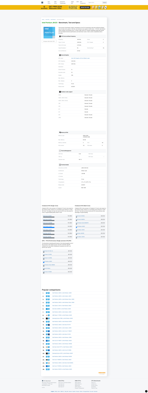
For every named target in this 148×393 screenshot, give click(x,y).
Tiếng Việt (66, 391)
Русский (91, 391)
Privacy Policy (94, 385)
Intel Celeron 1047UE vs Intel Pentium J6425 (62, 369)
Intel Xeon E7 (61, 386)
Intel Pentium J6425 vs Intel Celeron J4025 (61, 312)
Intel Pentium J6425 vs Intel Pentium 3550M (62, 343)
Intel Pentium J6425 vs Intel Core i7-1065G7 (62, 331)
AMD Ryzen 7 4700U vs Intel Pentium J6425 (62, 315)
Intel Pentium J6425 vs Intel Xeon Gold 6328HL (62, 362)
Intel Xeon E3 (61, 384)
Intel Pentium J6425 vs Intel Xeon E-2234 (61, 334)
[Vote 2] (100, 372)
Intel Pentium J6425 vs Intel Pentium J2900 (62, 337)
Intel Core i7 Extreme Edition (64, 382)
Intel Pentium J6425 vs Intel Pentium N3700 (62, 321)
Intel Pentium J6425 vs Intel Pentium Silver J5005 (63, 299)
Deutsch (70, 391)
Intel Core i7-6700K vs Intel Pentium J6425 (61, 366)
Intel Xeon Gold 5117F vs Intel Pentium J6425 (62, 347)
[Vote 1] (99, 372)
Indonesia (95, 391)
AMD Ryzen (77, 385)
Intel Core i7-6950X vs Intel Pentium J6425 (61, 359)
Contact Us (93, 384)
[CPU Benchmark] (42, 2)
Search (104, 2)
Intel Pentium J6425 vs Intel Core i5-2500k (61, 350)
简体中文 (62, 391)
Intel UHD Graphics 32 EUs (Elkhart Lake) (80, 58)
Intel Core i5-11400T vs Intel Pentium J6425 (62, 340)
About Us (93, 382)
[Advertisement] (74, 13)
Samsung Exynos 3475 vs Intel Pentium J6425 (62, 353)
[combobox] (49, 41)
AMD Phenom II (78, 384)
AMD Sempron (78, 386)
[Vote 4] (103, 372)
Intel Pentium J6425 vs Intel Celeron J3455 (61, 327)
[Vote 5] (104, 372)
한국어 (59, 391)
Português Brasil (86, 391)
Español (73, 391)
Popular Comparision (79, 388)
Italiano (81, 391)
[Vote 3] (102, 372)
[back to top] (146, 391)
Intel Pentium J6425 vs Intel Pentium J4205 (62, 292)
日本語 (56, 391)
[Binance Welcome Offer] (44, 7)
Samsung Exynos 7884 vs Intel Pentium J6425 (62, 318)
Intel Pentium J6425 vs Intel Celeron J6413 (61, 296)
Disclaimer (93, 386)
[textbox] (49, 41)
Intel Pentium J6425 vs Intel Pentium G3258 (62, 356)
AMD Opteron (78, 382)
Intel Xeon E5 (61, 385)
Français (77, 391)
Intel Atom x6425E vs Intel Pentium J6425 (61, 308)
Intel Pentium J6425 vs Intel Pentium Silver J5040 (63, 302)
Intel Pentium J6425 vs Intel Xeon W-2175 (61, 324)
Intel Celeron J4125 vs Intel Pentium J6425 (61, 305)
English (52, 391)
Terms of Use (94, 388)
